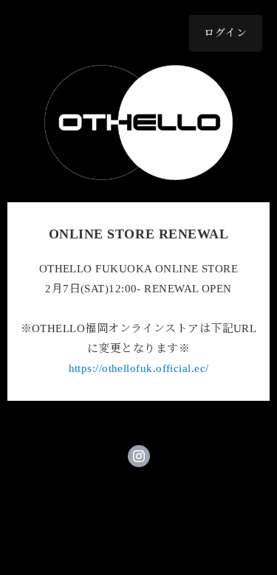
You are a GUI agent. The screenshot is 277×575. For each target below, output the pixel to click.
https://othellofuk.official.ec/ (139, 368)
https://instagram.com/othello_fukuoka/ (139, 456)
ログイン (225, 32)
